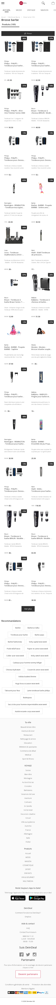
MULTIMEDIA (28, 881)
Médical (28, 755)
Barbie (18, 628)
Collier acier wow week (15, 656)
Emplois (28, 916)
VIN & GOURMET (28, 877)
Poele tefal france (13, 649)
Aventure (28, 798)
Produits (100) (9, 24)
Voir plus (28, 609)
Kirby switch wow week (39, 656)
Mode (19, 10)
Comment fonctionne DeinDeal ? (28, 913)
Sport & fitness (28, 759)
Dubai (28, 842)
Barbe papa (39, 635)
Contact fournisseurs (28, 932)
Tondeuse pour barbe (19, 635)
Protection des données (41, 984)
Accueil (6, 10)
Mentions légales (28, 988)
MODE (28, 857)
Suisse (28, 770)
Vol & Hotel (28, 810)
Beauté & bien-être (28, 727)
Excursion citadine (28, 814)
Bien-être (28, 774)
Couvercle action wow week (38, 670)
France (28, 830)
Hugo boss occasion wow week (27, 683)
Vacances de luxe (28, 794)
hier (31, 967)
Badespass (27, 697)
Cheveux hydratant (13, 670)
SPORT (28, 869)
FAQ (28, 928)
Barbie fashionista (15, 642)
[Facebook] (21, 955)
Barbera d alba (33, 628)
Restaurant (28, 735)
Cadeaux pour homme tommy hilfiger (27, 663)
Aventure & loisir (28, 731)
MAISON (28, 861)
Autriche (28, 826)
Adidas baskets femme (27, 677)
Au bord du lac (28, 782)
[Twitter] (28, 955)
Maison (44, 10)
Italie (28, 838)
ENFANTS (28, 873)
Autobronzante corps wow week (27, 711)
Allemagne (28, 834)
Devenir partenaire (28, 974)
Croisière (28, 786)
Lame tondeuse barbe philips (38, 690)
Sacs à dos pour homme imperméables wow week (27, 704)
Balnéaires (28, 790)
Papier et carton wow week (37, 649)
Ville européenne (28, 822)
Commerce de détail (28, 751)
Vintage (31, 10)
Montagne (28, 778)
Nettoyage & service (28, 739)
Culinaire (28, 802)
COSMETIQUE (28, 865)
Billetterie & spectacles (28, 747)
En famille (28, 806)
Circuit (28, 818)
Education (28, 743)
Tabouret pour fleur (12, 690)
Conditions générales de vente (17, 984)
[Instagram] (34, 955)
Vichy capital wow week (38, 642)
